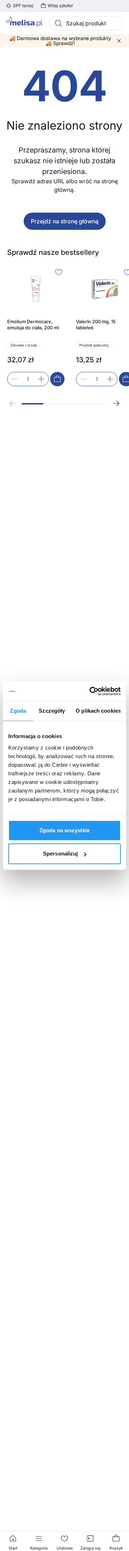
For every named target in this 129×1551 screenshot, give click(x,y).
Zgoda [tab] (18, 711)
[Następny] (116, 403)
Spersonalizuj (60, 853)
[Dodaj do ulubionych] (58, 272)
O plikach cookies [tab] (98, 711)
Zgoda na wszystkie (64, 830)
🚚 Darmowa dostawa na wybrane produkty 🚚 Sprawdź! (60, 41)
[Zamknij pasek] (119, 41)
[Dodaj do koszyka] (57, 379)
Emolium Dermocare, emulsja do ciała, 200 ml (33, 325)
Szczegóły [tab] (52, 711)
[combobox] (85, 23)
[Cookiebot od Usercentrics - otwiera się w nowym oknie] (91, 691)
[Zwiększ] (41, 379)
